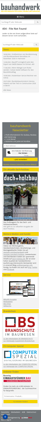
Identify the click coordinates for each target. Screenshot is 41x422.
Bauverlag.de (6, 420)
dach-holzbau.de (18, 259)
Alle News (7, 90)
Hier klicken (22, 153)
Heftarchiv (7, 306)
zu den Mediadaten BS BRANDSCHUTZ (18, 339)
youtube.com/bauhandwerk (13, 252)
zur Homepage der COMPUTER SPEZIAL (18, 366)
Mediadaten (8, 301)
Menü (21, 17)
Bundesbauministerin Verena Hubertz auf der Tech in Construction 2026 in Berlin (19, 83)
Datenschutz (31, 412)
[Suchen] (37, 22)
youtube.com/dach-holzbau (13, 254)
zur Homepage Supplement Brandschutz (19, 341)
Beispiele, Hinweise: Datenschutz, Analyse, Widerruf (19, 164)
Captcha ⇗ (29, 155)
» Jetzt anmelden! (20, 159)
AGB (23, 412)
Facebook (10, 269)
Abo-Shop (7, 304)
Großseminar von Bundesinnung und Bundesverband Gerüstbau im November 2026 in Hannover (20, 56)
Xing (29, 267)
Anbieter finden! (21, 401)
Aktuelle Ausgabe (10, 299)
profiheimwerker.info (24, 265)
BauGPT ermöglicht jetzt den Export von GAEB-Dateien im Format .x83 (18, 63)
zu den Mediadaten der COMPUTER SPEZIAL (20, 364)
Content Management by (10, 418)
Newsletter (5, 412)
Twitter (34, 267)
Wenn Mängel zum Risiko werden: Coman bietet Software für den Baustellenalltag (18, 70)
